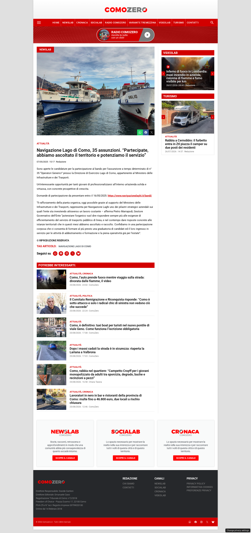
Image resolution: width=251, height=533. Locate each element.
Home (55, 22)
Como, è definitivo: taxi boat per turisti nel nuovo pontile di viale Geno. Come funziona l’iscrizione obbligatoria (109, 327)
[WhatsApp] (55, 253)
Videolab (164, 22)
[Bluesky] (78, 253)
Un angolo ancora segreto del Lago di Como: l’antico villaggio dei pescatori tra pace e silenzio (186, 144)
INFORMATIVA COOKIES (200, 487)
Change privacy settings (238, 530)
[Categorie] (39, 22)
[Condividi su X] (152, 132)
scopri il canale (65, 458)
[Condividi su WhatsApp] (140, 132)
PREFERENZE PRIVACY (199, 490)
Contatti (193, 22)
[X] (72, 253)
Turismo (178, 22)
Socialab (96, 22)
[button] (125, 35)
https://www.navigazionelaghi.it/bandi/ (130, 195)
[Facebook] (61, 253)
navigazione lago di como (75, 246)
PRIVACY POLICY (196, 483)
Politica (87, 296)
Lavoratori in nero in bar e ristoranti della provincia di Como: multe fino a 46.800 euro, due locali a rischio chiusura (106, 399)
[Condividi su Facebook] (146, 132)
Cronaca (82, 22)
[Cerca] (212, 22)
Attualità (43, 143)
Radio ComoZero (115, 22)
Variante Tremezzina (142, 22)
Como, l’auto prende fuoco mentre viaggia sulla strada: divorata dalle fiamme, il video (107, 279)
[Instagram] (67, 253)
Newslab (67, 22)
